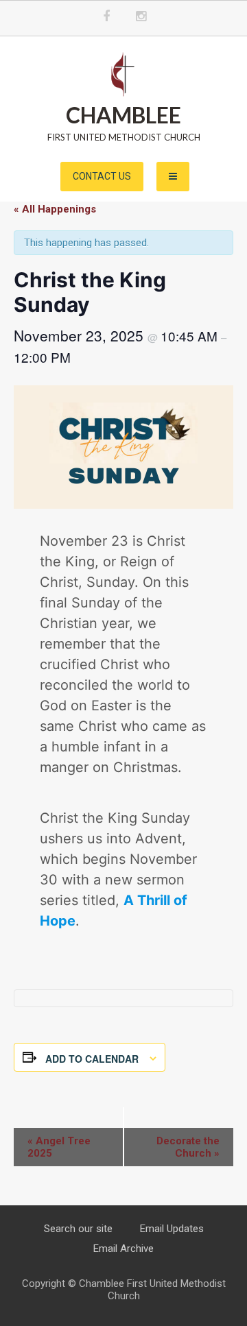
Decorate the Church (188, 1147)
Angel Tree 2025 (59, 1147)
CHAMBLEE (123, 114)
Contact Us (102, 176)
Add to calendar (92, 1058)
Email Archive (123, 1248)
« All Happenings (55, 209)
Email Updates (172, 1228)
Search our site (78, 1228)
